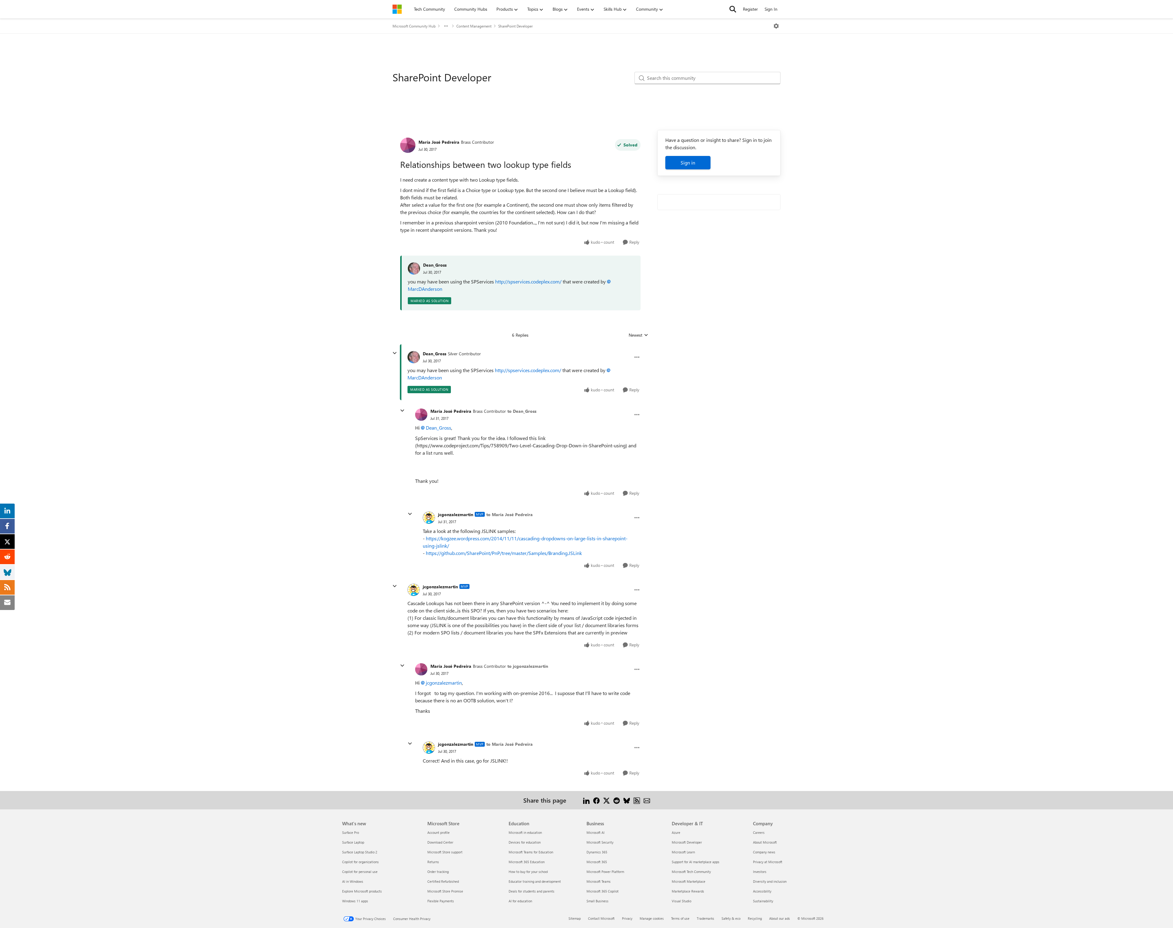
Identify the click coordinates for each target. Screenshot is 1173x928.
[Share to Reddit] (616, 800)
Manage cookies (652, 918)
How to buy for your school (528, 871)
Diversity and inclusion (770, 881)
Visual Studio (681, 901)
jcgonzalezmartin (455, 514)
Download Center (440, 842)
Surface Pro (350, 832)
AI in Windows (352, 881)
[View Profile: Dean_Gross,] (414, 268)
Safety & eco (731, 918)
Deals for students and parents (531, 891)
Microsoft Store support (444, 852)
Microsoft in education (525, 832)
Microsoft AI (595, 832)
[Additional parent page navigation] (446, 26)
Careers (759, 832)
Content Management (473, 26)
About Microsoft (765, 842)
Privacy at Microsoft (767, 862)
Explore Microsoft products (362, 891)
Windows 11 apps (355, 901)
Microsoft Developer (687, 842)
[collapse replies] (394, 353)
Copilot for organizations (360, 862)
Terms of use (680, 918)
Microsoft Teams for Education (531, 852)
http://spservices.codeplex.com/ (528, 281)
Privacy (627, 918)
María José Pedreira (438, 142)
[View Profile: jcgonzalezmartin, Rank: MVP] (429, 518)
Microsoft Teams (598, 881)
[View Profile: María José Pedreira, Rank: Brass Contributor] (407, 145)
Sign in (688, 162)
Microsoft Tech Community (691, 871)
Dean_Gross (435, 265)
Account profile (438, 832)
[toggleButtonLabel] (776, 26)
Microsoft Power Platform (605, 871)
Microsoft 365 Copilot (602, 891)
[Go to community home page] (397, 9)
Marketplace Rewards (688, 891)
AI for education (520, 901)
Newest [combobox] (638, 335)
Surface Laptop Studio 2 (359, 852)
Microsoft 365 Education (527, 862)
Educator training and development (535, 881)
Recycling (755, 918)
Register (750, 9)
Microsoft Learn (683, 852)
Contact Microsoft (601, 918)
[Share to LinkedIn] (586, 800)
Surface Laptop (353, 842)
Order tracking (438, 871)
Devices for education (525, 842)
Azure (676, 832)
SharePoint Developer (515, 26)
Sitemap (574, 918)
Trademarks (705, 918)
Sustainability (763, 901)
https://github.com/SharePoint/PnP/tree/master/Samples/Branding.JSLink (504, 553)
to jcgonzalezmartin (527, 666)
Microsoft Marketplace (688, 881)
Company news (764, 852)
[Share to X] (606, 800)
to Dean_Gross (521, 411)
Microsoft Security (599, 842)
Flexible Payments (440, 901)
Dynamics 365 (596, 852)
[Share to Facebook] (596, 800)
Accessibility (762, 891)
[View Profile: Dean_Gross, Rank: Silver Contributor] (413, 357)
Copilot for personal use (360, 871)
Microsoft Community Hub (414, 26)
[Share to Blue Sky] (626, 800)
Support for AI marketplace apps (695, 862)
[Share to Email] (647, 800)
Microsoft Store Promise (445, 891)
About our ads (779, 918)
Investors (759, 871)
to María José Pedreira (509, 514)
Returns (433, 862)
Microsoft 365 (596, 862)
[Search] (732, 9)
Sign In (771, 9)
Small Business (597, 901)
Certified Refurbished (443, 881)
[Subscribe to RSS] (637, 800)
